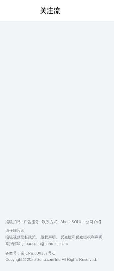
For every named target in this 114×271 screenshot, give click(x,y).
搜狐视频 (17, 10)
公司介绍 (93, 222)
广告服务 (31, 222)
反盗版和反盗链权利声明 (81, 237)
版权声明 (48, 237)
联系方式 (49, 222)
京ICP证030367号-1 (38, 253)
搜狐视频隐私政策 (20, 237)
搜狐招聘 (13, 222)
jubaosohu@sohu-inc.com (45, 244)
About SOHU (71, 222)
